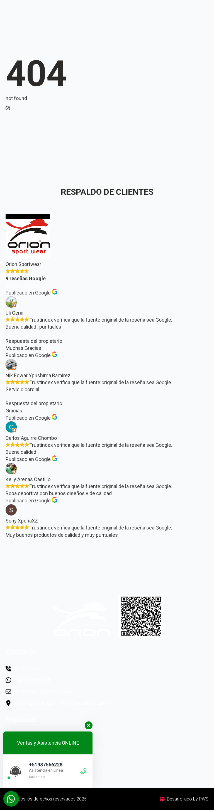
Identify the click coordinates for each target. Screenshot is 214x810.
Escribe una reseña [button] (27, 285)
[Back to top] (200, 796)
